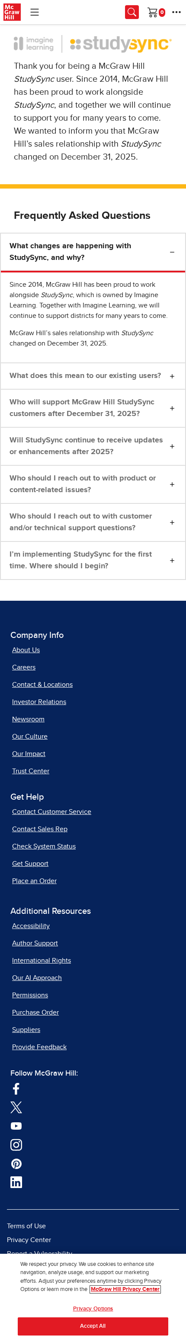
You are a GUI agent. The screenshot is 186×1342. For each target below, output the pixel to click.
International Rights (41, 960)
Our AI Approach (37, 977)
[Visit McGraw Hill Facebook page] (16, 1088)
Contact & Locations (42, 684)
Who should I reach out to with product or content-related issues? (83, 484)
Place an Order (34, 881)
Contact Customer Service (51, 811)
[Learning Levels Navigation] (35, 12)
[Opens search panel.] (132, 12)
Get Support (30, 863)
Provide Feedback (39, 1047)
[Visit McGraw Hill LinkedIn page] (16, 1182)
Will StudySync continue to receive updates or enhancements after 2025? (86, 446)
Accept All (93, 1326)
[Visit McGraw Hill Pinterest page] (16, 1163)
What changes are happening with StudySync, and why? (70, 252)
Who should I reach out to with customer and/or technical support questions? (81, 522)
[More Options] (176, 12)
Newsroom (28, 719)
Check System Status (44, 846)
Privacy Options (93, 1309)
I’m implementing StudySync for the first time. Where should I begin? (81, 560)
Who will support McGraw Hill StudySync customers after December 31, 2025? (82, 408)
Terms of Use (26, 1226)
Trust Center (30, 771)
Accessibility (31, 925)
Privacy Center (29, 1239)
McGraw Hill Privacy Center (125, 1289)
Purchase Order (35, 1012)
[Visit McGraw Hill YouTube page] (16, 1125)
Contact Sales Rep (39, 829)
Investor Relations (39, 701)
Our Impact (28, 753)
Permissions (30, 995)
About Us (26, 650)
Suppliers (26, 1029)
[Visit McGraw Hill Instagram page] (16, 1144)
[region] (93, 1298)
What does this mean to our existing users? (85, 376)
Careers (23, 667)
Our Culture (30, 736)
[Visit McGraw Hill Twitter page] (16, 1107)
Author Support (35, 943)
